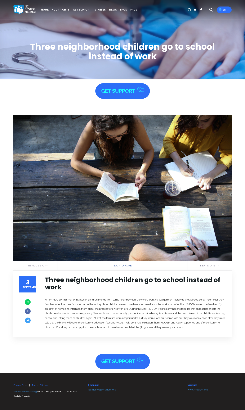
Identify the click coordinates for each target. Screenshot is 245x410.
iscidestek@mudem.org (102, 389)
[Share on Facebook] (28, 311)
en (224, 9)
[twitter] (195, 10)
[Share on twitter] (28, 320)
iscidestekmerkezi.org (25, 391)
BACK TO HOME (123, 265)
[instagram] (189, 10)
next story (208, 265)
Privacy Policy (20, 385)
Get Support (118, 91)
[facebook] (201, 10)
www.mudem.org (198, 389)
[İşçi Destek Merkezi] (24, 9)
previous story (37, 265)
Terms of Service (40, 385)
